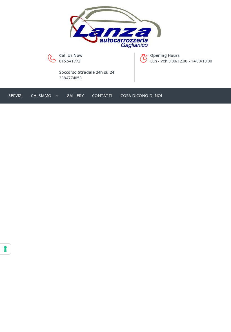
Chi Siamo (41, 95)
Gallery (75, 95)
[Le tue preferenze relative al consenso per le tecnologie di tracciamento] (5, 249)
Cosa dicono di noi (141, 95)
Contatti (102, 95)
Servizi (15, 95)
